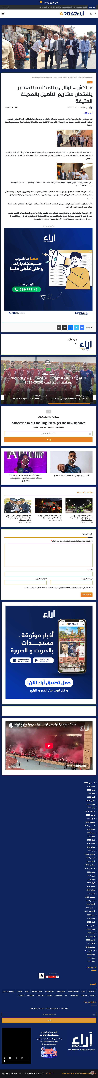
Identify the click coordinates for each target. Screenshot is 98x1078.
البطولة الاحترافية (73, 991)
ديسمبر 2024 (90, 854)
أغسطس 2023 (89, 911)
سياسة (48, 369)
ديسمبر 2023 (90, 897)
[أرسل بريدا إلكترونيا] (81, 108)
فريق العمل (58, 995)
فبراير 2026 (91, 804)
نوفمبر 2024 (90, 858)
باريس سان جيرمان (8, 991)
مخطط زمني (30, 995)
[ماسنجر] (70, 327)
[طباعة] (59, 327)
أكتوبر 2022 (91, 944)
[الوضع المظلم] (91, 14)
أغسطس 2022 (89, 951)
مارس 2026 (90, 801)
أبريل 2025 (91, 840)
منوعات (21, 995)
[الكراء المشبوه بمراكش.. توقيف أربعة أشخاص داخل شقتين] (48, 505)
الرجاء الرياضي (49, 991)
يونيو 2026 (91, 790)
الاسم (90, 570)
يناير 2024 (91, 894)
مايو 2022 (91, 961)
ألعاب (83, 991)
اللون (26, 991)
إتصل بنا (5, 1074)
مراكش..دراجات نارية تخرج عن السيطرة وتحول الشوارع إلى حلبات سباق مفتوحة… (80, 518)
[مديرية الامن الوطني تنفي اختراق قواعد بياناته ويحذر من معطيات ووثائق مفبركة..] (17, 505)
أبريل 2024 (91, 883)
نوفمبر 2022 (90, 940)
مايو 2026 (91, 794)
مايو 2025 (91, 837)
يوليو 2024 (91, 872)
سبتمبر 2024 (90, 865)
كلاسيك (49, 995)
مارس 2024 (90, 887)
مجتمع (82, 77)
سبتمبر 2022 (90, 947)
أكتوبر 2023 (91, 904)
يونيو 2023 (91, 919)
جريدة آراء (85, 108)
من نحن (20, 1074)
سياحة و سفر (74, 995)
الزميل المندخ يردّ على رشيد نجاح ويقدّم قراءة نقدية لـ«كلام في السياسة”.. (48, 380)
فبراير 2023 (91, 929)
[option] (48, 380)
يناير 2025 (91, 851)
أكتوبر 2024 (91, 861)
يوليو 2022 (91, 954)
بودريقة (92, 995)
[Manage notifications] (92, 1073)
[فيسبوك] (82, 327)
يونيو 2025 (91, 833)
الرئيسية (88, 77)
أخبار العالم (92, 991)
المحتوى (19, 991)
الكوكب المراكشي (37, 991)
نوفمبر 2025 (90, 815)
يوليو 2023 (91, 915)
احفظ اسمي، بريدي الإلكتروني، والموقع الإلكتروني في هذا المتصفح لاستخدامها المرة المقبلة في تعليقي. (57, 588)
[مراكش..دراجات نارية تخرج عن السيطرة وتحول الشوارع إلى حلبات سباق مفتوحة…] (79, 505)
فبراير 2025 (91, 847)
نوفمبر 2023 (90, 901)
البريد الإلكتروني (87, 579)
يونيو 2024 (91, 876)
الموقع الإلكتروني (41, 579)
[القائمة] (3, 14)
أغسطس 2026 (89, 783)
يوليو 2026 (91, 787)
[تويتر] (76, 327)
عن (66, 995)
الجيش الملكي (61, 991)
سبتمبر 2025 (90, 822)
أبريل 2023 (91, 922)
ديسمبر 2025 (90, 812)
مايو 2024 (91, 879)
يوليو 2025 (91, 829)
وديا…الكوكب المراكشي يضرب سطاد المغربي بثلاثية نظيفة (68, 7)
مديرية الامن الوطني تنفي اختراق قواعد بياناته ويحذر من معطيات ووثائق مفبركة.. (18, 518)
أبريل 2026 (91, 797)
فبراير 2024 (91, 890)
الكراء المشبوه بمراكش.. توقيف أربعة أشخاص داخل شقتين (50, 516)
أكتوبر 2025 (91, 819)
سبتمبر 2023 (90, 908)
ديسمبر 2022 (90, 937)
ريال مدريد (84, 995)
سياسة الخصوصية (31, 1074)
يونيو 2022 (91, 958)
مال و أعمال (40, 995)
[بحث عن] (95, 14)
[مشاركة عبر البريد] (64, 327)
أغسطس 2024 (89, 869)
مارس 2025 (90, 844)
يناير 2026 (91, 808)
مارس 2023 (90, 926)
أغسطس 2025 (89, 826)
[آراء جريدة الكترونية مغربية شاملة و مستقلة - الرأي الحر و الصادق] (71, 14)
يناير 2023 (91, 933)
